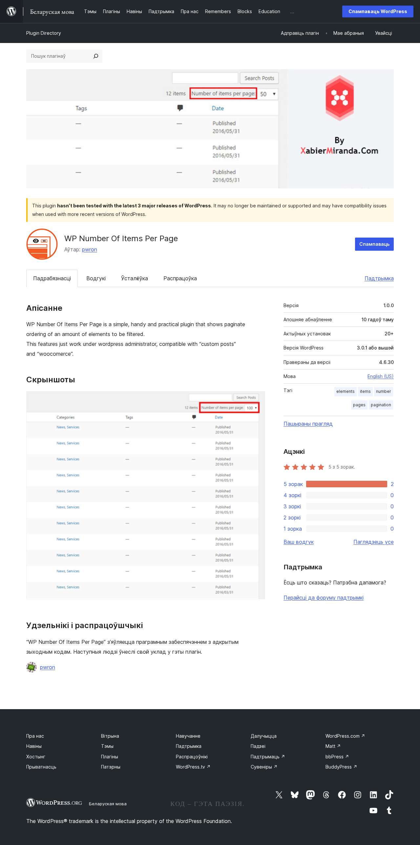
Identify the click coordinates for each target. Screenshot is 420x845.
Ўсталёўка (134, 278)
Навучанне (188, 736)
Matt (333, 746)
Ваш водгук (299, 542)
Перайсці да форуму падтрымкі (324, 597)
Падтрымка (379, 278)
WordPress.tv (193, 767)
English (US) (381, 376)
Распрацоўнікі (192, 756)
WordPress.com (345, 736)
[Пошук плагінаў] (95, 56)
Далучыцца (264, 736)
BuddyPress (341, 767)
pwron (89, 249)
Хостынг (35, 756)
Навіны (34, 746)
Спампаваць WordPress (377, 11)
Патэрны (110, 767)
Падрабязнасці (52, 278)
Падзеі (258, 746)
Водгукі (96, 278)
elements (345, 391)
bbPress (337, 756)
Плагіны (109, 756)
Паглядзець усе (373, 542)
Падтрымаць (268, 756)
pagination (381, 404)
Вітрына (110, 736)
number (383, 391)
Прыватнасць (41, 767)
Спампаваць (374, 244)
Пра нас (35, 736)
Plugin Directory (43, 33)
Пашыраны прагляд (308, 423)
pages (359, 404)
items (365, 391)
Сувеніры (264, 767)
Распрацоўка (180, 278)
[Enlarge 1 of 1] (256, 400)
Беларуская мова (108, 803)
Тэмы (107, 746)
